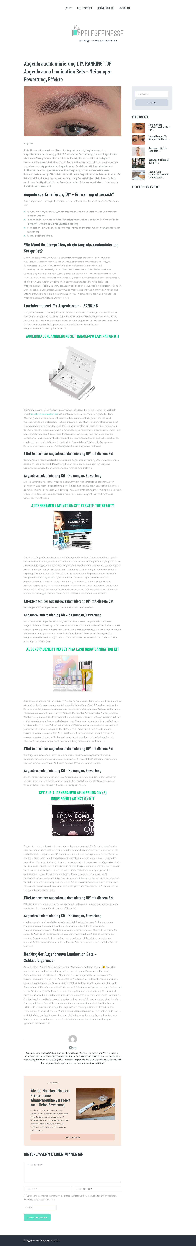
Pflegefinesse (102, 33)
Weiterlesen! (72, 1137)
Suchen (152, 103)
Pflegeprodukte (84, 8)
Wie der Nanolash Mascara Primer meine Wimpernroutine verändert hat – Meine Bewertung (50, 1097)
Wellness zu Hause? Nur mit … (158, 161)
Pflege (69, 8)
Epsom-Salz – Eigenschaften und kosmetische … (158, 174)
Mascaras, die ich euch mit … (157, 149)
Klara (72, 1047)
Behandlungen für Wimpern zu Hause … (159, 137)
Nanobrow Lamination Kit (44, 414)
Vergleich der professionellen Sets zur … (159, 127)
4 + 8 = (29, 1207)
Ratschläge (125, 8)
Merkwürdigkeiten (106, 8)
